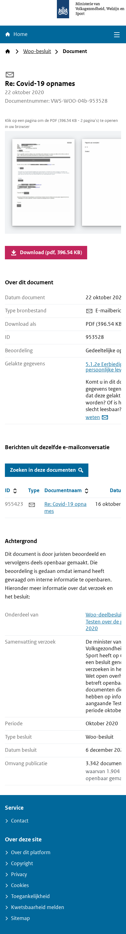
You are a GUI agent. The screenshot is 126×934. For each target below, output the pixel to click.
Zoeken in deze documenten (43, 470)
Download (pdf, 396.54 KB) (51, 252)
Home (20, 34)
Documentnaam (67, 490)
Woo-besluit (37, 51)
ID (15, 490)
